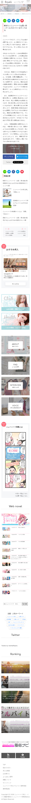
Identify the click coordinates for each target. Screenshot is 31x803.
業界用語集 (6, 789)
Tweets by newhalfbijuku (9, 645)
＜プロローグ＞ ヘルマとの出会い (18, 590)
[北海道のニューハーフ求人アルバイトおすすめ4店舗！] (7, 206)
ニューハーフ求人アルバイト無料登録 (14, 786)
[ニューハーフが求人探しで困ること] (7, 195)
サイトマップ (7, 783)
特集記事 (5, 36)
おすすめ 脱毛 (12, 625)
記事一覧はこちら (21, 496)
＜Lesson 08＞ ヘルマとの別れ (18, 534)
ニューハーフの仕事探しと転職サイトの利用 (9, 233)
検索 (25, 604)
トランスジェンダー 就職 (16, 627)
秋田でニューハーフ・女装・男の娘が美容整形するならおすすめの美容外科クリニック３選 (15, 183)
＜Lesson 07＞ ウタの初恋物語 (18, 541)
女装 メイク (16, 619)
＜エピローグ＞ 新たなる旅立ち (18, 527)
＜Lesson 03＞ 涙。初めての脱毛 (18, 569)
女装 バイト (21, 616)
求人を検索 (6, 771)
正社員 (24, 619)
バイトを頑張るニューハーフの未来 (21, 233)
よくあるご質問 (7, 777)
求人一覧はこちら (21, 493)
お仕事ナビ (6, 774)
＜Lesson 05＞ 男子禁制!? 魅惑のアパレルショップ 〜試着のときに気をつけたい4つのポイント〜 (19, 557)
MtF (9, 622)
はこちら (28, 1)
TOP (3, 13)
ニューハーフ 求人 (12, 616)
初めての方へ (7, 768)
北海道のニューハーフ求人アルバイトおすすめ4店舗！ (20, 203)
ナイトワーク (21, 625)
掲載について (7, 780)
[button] (15, 10)
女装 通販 (9, 619)
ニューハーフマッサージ (19, 622)
